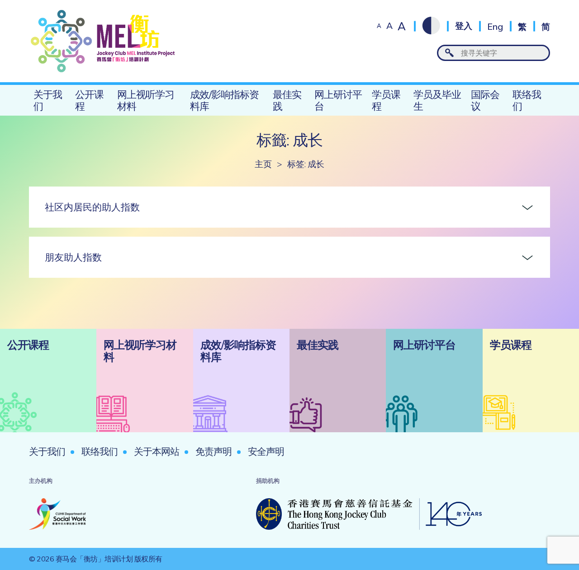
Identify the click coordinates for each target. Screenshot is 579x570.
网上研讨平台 (338, 100)
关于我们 (47, 100)
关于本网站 (156, 451)
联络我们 (527, 100)
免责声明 (213, 451)
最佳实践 (287, 100)
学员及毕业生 (437, 100)
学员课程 (386, 100)
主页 (263, 164)
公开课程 (89, 100)
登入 (463, 26)
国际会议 (485, 100)
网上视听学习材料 (145, 100)
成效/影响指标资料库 (224, 100)
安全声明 (266, 451)
